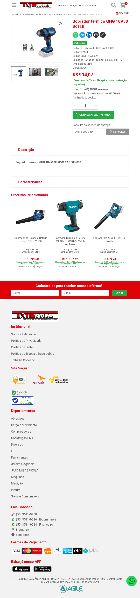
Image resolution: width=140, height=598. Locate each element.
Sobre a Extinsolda (23, 334)
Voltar (123, 13)
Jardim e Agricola (22, 464)
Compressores (21, 431)
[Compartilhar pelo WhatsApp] (75, 35)
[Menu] (14, 5)
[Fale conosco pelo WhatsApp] (131, 581)
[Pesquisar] (114, 5)
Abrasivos (18, 418)
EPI (13, 451)
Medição (17, 483)
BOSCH (84, 67)
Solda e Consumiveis (25, 496)
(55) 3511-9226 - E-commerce (36, 519)
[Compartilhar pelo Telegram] (82, 35)
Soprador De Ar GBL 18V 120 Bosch (109, 239)
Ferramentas (19, 457)
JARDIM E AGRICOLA (24, 470)
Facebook (22, 535)
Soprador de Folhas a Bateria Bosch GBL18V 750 (31, 239)
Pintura (15, 490)
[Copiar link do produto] (103, 35)
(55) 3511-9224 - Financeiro (34, 524)
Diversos (17, 444)
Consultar (118, 131)
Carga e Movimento (24, 425)
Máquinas (17, 477)
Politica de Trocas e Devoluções (32, 353)
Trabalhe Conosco (23, 360)
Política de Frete (22, 347)
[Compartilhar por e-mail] (96, 35)
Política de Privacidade (26, 340)
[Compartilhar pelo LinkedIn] (89, 35)
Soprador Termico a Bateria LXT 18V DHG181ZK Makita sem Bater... (70, 241)
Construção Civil (22, 438)
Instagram (22, 529)
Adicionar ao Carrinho (95, 115)
